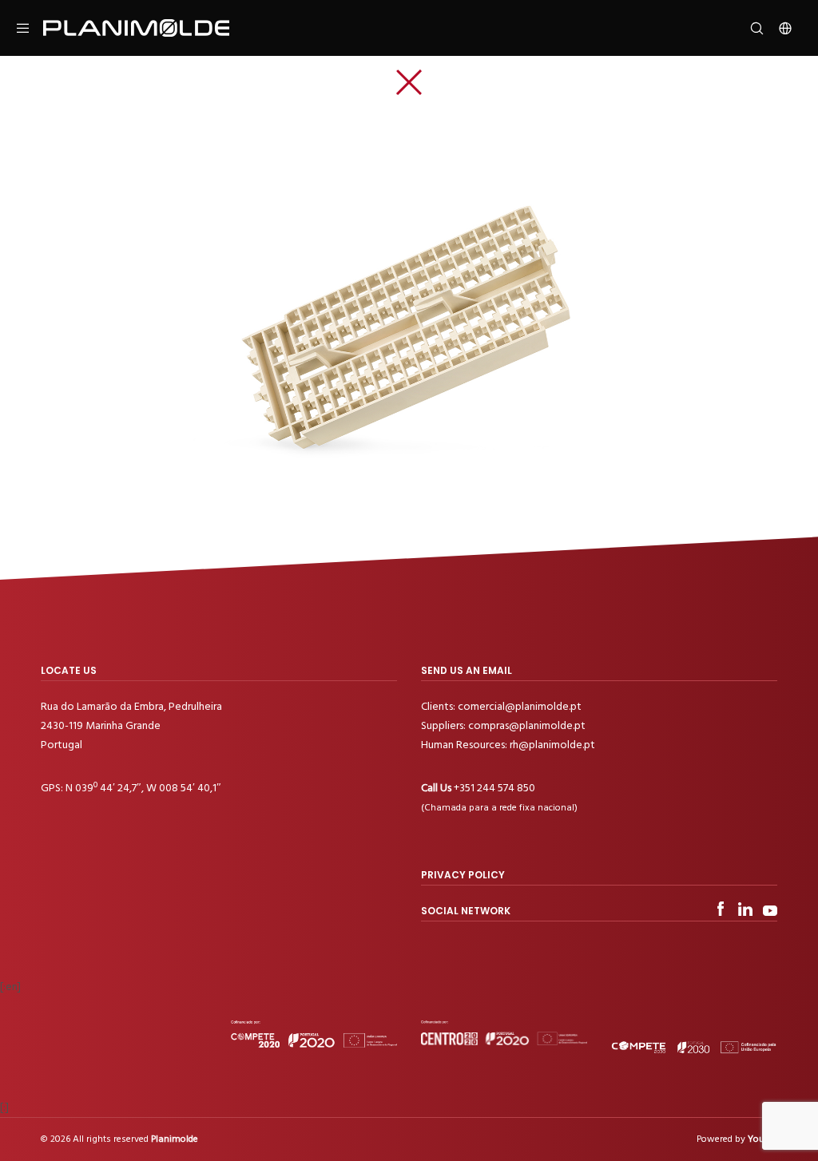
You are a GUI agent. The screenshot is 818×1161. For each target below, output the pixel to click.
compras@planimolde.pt (527, 725)
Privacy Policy (463, 875)
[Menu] (29, 28)
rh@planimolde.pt (552, 744)
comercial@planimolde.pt (520, 706)
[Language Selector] (778, 28)
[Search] (751, 28)
